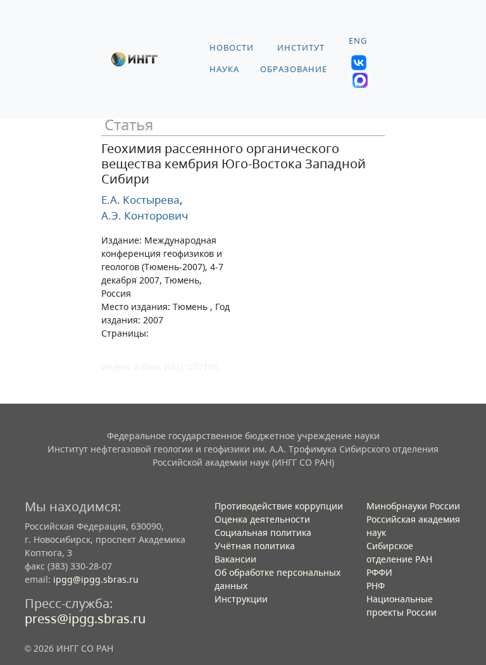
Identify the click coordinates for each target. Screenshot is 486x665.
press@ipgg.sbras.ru (85, 618)
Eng (358, 40)
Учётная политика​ (255, 546)
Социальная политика (263, 532)
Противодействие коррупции (279, 506)
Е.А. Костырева (140, 199)
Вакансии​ (235, 559)
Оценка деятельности (262, 519)
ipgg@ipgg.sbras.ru (96, 579)
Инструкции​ (241, 599)
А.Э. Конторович (144, 215)
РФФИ (379, 572)
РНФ (375, 586)
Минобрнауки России (413, 506)
